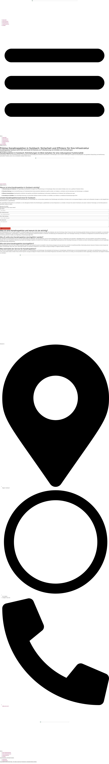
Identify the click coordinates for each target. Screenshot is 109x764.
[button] (54, 81)
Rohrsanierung (5, 22)
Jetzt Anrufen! (3, 144)
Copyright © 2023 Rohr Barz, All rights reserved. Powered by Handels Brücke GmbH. (18, 761)
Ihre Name (2, 208)
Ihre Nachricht (3, 219)
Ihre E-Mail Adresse (4, 216)
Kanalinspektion (5, 24)
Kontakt (4, 25)
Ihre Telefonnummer (4, 212)
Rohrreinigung (5, 21)
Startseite (4, 19)
